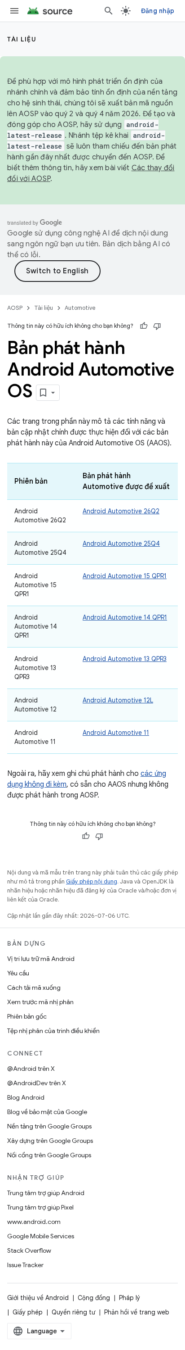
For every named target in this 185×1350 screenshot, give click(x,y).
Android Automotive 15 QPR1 (125, 576)
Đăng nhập (157, 11)
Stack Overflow (29, 1250)
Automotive (80, 308)
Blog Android (25, 1097)
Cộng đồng (94, 1297)
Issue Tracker (25, 1265)
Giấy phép (28, 1312)
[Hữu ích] (143, 326)
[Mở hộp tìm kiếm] (108, 10)
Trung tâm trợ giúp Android (45, 1193)
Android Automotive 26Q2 (121, 511)
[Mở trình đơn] (14, 11)
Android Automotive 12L (118, 700)
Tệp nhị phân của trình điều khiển (53, 1031)
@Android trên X (31, 1069)
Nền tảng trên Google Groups (49, 1126)
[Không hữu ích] (157, 326)
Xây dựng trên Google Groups (50, 1141)
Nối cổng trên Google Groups (49, 1155)
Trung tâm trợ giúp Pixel (40, 1207)
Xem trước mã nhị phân (40, 1002)
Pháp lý (129, 1297)
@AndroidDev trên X (36, 1083)
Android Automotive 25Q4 (121, 543)
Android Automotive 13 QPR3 (125, 659)
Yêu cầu (18, 973)
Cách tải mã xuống (34, 987)
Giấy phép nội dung (91, 881)
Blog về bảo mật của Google (47, 1112)
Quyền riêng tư (73, 1312)
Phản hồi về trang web (136, 1312)
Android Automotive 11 (116, 733)
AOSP (14, 308)
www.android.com (34, 1222)
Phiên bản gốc (27, 1016)
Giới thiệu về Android (38, 1297)
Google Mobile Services (40, 1236)
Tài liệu (21, 39)
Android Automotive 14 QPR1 (125, 617)
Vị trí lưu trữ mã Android (41, 959)
